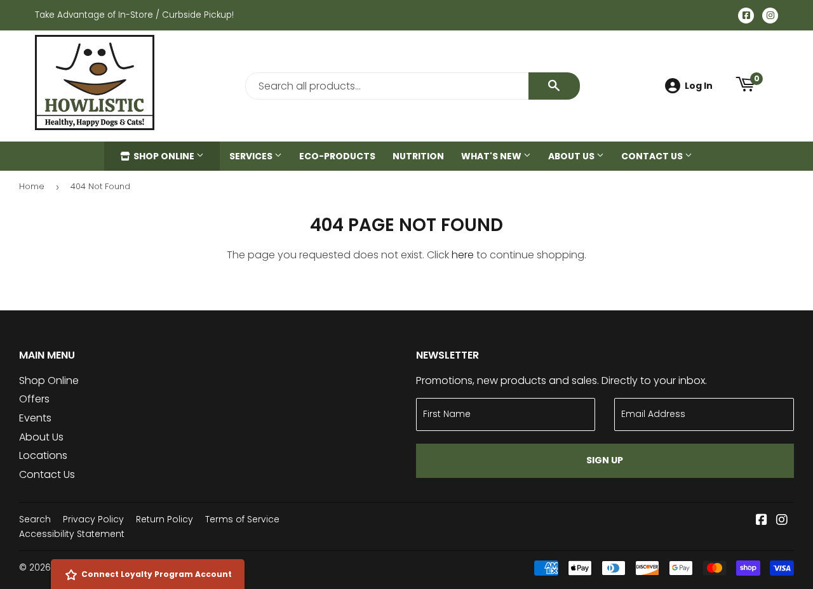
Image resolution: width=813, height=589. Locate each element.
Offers (34, 399)
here (463, 255)
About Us (572, 156)
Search (35, 519)
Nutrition (418, 156)
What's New (492, 156)
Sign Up (604, 460)
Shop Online (163, 156)
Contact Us (653, 156)
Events (35, 418)
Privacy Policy (93, 519)
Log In (699, 85)
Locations (43, 455)
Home (31, 186)
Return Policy (164, 519)
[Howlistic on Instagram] (782, 520)
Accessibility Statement (71, 533)
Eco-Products (337, 156)
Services (251, 156)
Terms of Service (242, 519)
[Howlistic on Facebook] (761, 520)
